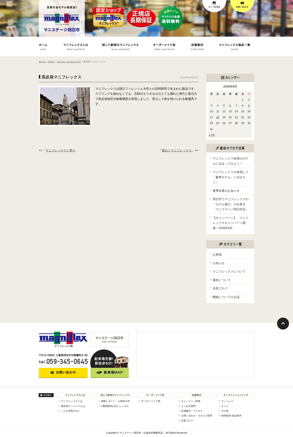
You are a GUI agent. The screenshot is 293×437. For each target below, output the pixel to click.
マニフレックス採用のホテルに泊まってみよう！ (231, 161)
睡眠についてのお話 (226, 297)
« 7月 (212, 135)
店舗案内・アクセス (192, 410)
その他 (224, 410)
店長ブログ (220, 288)
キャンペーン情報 (190, 401)
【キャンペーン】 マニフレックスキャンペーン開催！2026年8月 (231, 223)
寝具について (222, 280)
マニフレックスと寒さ (60, 150)
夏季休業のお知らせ (226, 190)
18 (217, 117)
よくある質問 (188, 406)
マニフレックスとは (72, 401)
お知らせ (219, 263)
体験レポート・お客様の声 (115, 401)
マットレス (227, 401)
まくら (224, 406)
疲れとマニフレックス (177, 150)
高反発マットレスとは (73, 406)
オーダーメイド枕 (150, 401)
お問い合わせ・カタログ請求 (196, 415)
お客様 (217, 254)
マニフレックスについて (229, 271)
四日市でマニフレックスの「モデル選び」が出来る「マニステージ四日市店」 (231, 204)
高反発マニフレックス (62, 77)
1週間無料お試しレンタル (115, 406)
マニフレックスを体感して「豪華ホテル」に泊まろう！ (231, 177)
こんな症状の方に (70, 410)
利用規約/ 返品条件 (231, 415)
